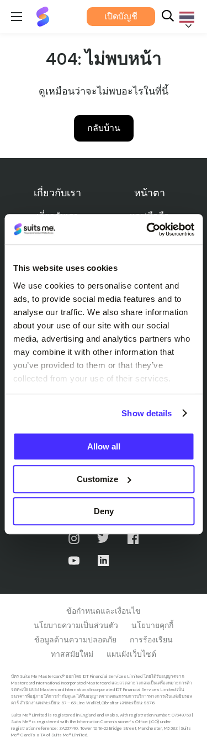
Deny (104, 511)
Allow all (103, 446)
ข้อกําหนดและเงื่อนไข (103, 611)
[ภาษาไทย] (185, 17)
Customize (97, 479)
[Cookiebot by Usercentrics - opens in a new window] (147, 229)
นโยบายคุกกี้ (152, 625)
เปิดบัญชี (120, 16)
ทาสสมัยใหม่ (72, 654)
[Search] (168, 17)
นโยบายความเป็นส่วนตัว (76, 625)
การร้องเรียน (151, 640)
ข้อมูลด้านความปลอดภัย (75, 640)
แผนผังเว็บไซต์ (131, 654)
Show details (146, 413)
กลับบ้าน (103, 128)
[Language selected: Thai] (185, 17)
